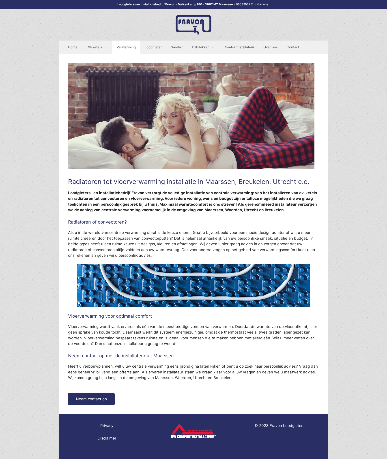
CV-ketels (94, 47)
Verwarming (126, 47)
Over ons (270, 47)
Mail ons (262, 4)
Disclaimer (107, 438)
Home (72, 47)
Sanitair (177, 47)
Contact (293, 47)
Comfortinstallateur (239, 47)
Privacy (106, 425)
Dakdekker (200, 47)
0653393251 (245, 4)
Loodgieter (153, 47)
